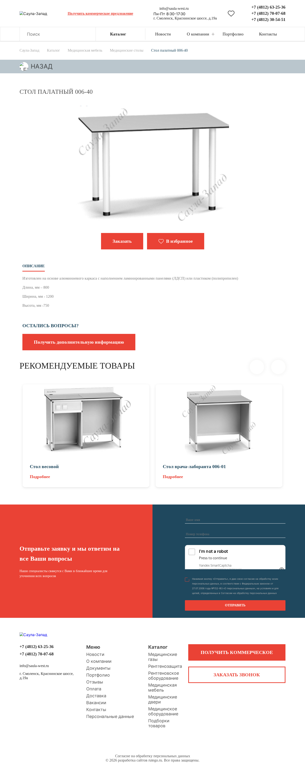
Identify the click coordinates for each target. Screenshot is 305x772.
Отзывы (94, 681)
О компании (99, 661)
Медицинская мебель (162, 688)
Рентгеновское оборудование (163, 676)
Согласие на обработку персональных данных (152, 756)
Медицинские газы (162, 657)
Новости (95, 654)
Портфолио (98, 675)
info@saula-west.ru (174, 8)
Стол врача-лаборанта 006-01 (194, 466)
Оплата (93, 688)
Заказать (122, 241)
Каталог (158, 647)
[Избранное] (231, 13)
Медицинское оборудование (163, 711)
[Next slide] (278, 367)
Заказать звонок (237, 674)
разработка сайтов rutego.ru (140, 760)
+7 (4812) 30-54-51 (268, 19)
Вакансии (96, 702)
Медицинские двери (162, 699)
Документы (98, 668)
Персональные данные (110, 716)
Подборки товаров (158, 723)
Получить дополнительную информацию (79, 342)
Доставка (96, 695)
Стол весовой (44, 466)
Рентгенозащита (165, 666)
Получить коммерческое (237, 652)
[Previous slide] (257, 367)
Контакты (96, 709)
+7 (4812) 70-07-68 (268, 13)
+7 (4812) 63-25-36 (268, 7)
